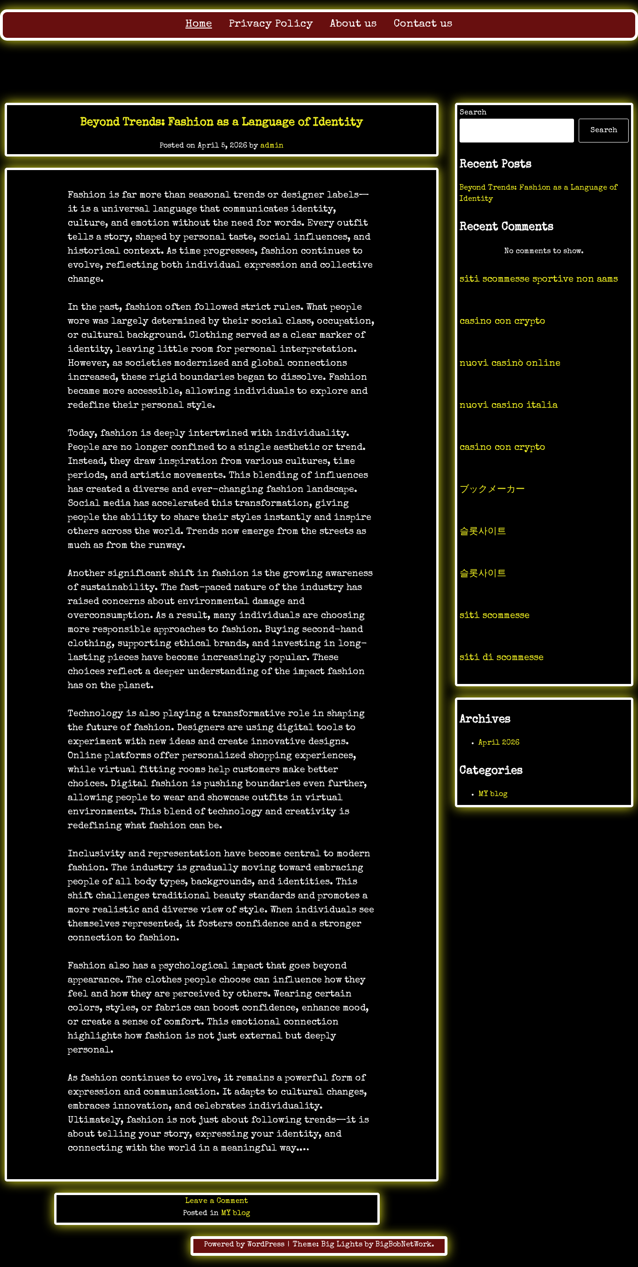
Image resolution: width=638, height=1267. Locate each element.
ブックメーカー (492, 490)
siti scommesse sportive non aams (539, 280)
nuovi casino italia (509, 406)
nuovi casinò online (510, 364)
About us (353, 24)
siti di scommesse (502, 658)
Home (198, 24)
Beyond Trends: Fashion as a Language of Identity (221, 122)
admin (272, 146)
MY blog (235, 1213)
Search (473, 113)
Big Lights (341, 1245)
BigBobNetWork (404, 1245)
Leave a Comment (216, 1201)
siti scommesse (495, 616)
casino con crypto (503, 322)
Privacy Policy (271, 24)
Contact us (423, 24)
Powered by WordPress (245, 1245)
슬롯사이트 (483, 532)
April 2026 (498, 743)
